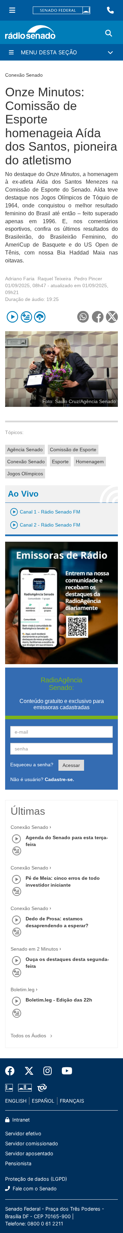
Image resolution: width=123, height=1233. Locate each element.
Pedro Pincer (88, 278)
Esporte (60, 461)
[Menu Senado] (12, 10)
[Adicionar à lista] (26, 317)
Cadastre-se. (59, 779)
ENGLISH (16, 1101)
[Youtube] (64, 1071)
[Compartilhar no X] (112, 317)
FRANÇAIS (72, 1101)
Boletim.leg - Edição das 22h (59, 1000)
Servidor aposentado (29, 1153)
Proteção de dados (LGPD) (36, 1179)
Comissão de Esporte (73, 449)
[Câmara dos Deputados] (10, 1088)
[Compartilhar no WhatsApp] (83, 317)
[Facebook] (12, 1071)
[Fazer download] (39, 317)
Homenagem (90, 461)
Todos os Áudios (29, 1035)
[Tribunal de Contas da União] (41, 1088)
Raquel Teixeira (54, 278)
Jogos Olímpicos (25, 473)
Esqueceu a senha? (31, 764)
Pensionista (18, 1163)
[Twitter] (29, 1071)
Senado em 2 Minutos (34, 949)
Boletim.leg (23, 989)
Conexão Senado (26, 461)
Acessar (71, 765)
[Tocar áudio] (12, 317)
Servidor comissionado (31, 1143)
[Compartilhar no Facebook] (97, 317)
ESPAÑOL (43, 1101)
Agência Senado (25, 449)
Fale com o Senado (34, 1188)
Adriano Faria (20, 278)
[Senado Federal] (61, 10)
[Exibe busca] (108, 33)
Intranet (20, 1120)
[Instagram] (48, 1071)
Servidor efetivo (23, 1133)
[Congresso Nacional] (25, 1088)
